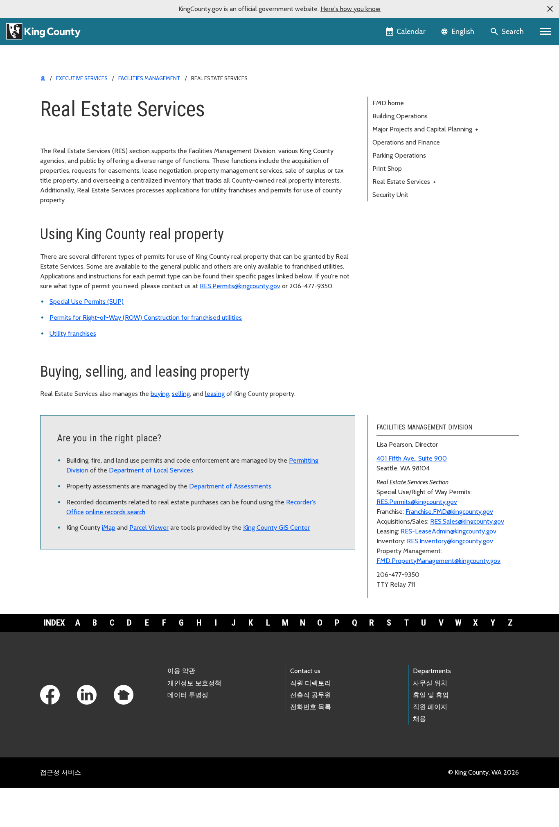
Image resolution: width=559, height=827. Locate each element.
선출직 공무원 (310, 695)
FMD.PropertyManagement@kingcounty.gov (438, 561)
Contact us (305, 671)
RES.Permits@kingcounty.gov (240, 286)
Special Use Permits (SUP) (87, 301)
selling (181, 394)
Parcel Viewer (149, 527)
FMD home (388, 103)
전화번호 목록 (310, 707)
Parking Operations (399, 155)
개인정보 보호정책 (194, 683)
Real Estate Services (404, 181)
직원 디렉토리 (310, 683)
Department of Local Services (151, 470)
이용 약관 (181, 671)
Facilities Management (149, 78)
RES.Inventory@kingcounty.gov (450, 541)
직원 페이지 (430, 707)
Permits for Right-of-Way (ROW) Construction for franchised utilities (146, 317)
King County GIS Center (276, 527)
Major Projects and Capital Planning (425, 129)
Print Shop (387, 168)
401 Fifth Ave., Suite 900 (411, 458)
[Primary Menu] (545, 31)
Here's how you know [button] (350, 9)
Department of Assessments (230, 486)
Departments (432, 671)
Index (54, 623)
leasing (215, 394)
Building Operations (400, 116)
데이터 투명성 (187, 695)
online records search (115, 512)
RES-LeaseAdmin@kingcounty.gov (448, 531)
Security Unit (390, 195)
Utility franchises (73, 333)
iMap (108, 527)
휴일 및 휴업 (431, 695)
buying (160, 394)
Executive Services (82, 78)
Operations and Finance (406, 142)
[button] (550, 9)
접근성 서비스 (60, 772)
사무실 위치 (430, 683)
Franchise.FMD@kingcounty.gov (449, 511)
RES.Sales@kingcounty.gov (467, 521)
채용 (419, 719)
